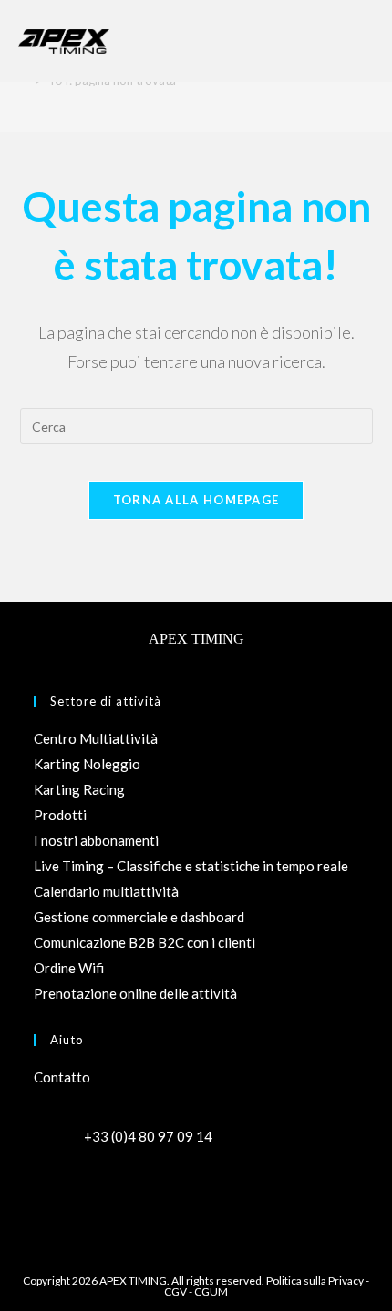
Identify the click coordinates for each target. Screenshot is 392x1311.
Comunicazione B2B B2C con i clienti (144, 942)
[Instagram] (83, 1189)
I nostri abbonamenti (96, 840)
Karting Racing (79, 789)
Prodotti (60, 815)
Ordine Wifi (69, 968)
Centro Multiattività (96, 738)
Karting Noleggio (87, 764)
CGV (175, 1291)
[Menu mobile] (365, 40)
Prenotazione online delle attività (135, 993)
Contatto (62, 1077)
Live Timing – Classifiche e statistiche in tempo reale (191, 866)
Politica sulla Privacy (315, 1280)
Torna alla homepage (196, 500)
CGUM (211, 1291)
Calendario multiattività (106, 891)
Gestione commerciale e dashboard (139, 917)
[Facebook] (50, 1189)
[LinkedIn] (115, 1189)
